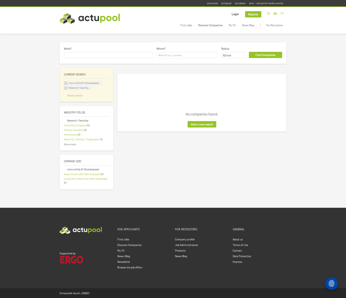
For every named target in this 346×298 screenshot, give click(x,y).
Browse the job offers (129, 267)
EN (275, 13)
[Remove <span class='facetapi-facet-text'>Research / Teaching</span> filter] (66, 88)
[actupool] (90, 18)
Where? (160, 48)
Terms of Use (240, 245)
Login (235, 14)
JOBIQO (85, 293)
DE (268, 13)
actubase (240, 3)
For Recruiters (274, 25)
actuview (212, 3)
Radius (225, 48)
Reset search (75, 95)
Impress (237, 261)
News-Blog (123, 256)
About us (238, 239)
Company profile (185, 239)
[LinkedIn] (62, 242)
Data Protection (242, 256)
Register (253, 14)
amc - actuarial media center (266, 3)
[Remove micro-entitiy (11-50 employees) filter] (65, 169)
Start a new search (202, 124)
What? (67, 48)
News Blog (248, 25)
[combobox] (108, 55)
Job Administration (186, 245)
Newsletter (123, 261)
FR (282, 13)
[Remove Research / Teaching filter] (65, 120)
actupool (226, 3)
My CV (232, 25)
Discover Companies (210, 25)
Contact (237, 250)
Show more (70, 144)
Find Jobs (186, 25)
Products (180, 250)
